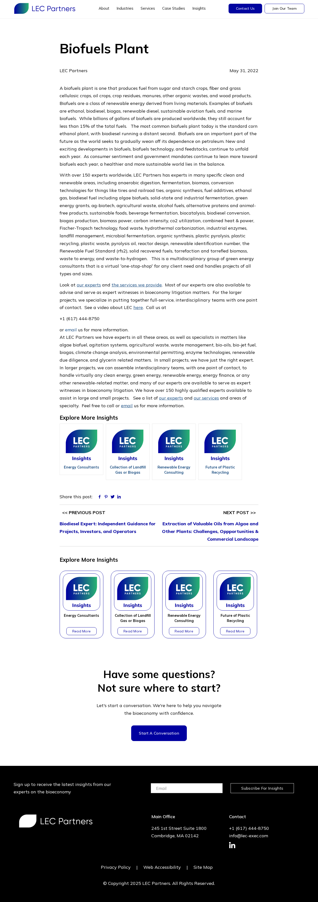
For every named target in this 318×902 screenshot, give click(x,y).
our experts (89, 285)
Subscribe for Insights (262, 788)
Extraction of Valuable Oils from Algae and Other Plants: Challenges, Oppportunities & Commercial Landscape (210, 531)
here (138, 307)
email (71, 330)
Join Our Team (284, 8)
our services (206, 398)
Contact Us (245, 8)
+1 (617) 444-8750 (249, 828)
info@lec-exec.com (248, 836)
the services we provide (137, 285)
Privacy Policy (116, 867)
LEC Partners (45, 8)
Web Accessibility (162, 867)
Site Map (203, 867)
